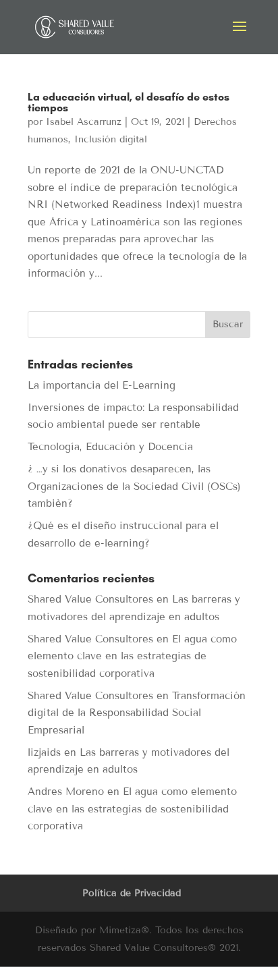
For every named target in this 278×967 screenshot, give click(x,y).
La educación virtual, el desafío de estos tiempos (128, 102)
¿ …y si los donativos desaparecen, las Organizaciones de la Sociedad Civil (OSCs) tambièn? (134, 486)
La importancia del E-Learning (101, 385)
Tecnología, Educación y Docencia (110, 447)
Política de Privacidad (131, 893)
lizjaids (44, 752)
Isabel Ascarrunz (83, 122)
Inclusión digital (110, 139)
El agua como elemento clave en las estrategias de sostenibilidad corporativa (132, 656)
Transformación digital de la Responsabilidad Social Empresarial (137, 713)
